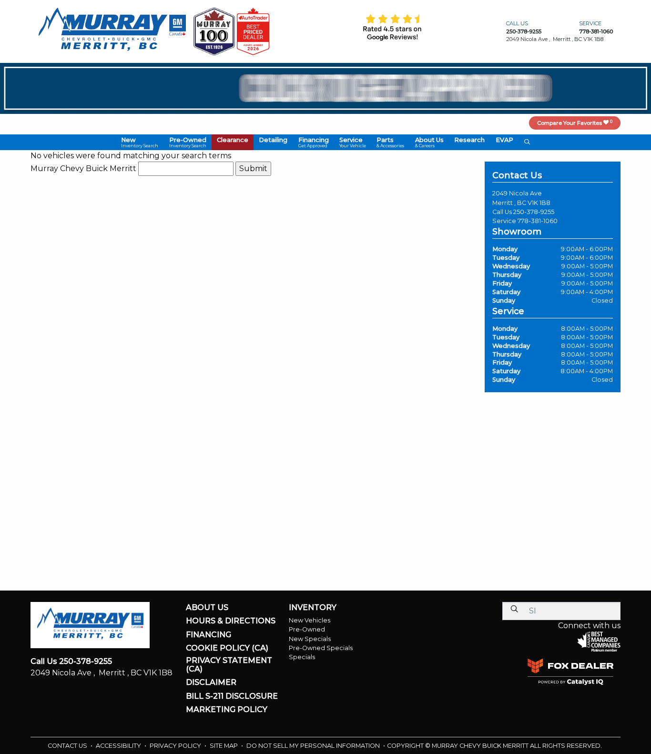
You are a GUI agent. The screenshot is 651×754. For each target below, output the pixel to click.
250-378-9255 (533, 211)
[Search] (514, 609)
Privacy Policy (176, 745)
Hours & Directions (230, 621)
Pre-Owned (307, 629)
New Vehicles (309, 620)
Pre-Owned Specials (321, 648)
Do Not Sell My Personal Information (313, 745)
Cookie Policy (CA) (227, 648)
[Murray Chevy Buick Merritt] (112, 30)
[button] (139, 142)
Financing (208, 635)
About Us (207, 607)
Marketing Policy (226, 709)
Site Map (224, 745)
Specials (302, 657)
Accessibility (119, 745)
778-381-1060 (538, 220)
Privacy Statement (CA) (229, 664)
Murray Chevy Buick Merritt (83, 168)
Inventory (312, 607)
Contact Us (68, 745)
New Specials (310, 638)
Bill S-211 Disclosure (232, 696)
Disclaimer (211, 682)
